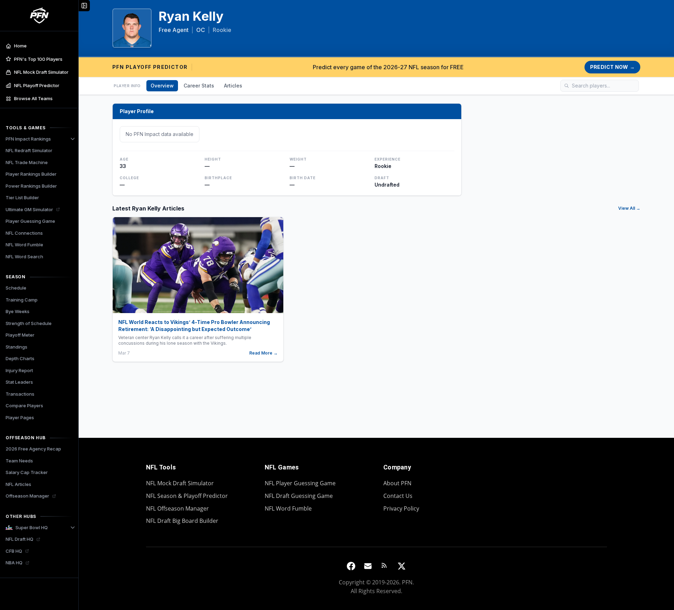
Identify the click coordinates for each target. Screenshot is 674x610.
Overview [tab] (162, 86)
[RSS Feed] (385, 566)
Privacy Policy (401, 508)
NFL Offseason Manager (177, 508)
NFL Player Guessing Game (300, 483)
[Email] (368, 566)
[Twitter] (402, 566)
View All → (629, 208)
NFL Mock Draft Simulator (180, 483)
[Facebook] (351, 566)
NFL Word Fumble (288, 508)
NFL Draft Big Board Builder (182, 521)
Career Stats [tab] (199, 86)
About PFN (397, 483)
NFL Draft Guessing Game (299, 496)
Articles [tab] (233, 86)
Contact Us (397, 496)
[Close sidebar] (84, 5)
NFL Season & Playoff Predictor (187, 496)
